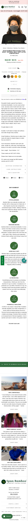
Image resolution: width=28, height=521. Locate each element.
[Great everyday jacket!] (14, 420)
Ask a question (14, 172)
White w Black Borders (23, 76)
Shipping (9, 62)
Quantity (14, 81)
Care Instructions (14, 169)
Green (19, 76)
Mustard (12, 76)
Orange (15, 76)
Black (4, 76)
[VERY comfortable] (14, 383)
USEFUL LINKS (14, 503)
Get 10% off (2, 260)
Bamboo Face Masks (19, 48)
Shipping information (14, 165)
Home (4, 48)
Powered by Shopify (14, 519)
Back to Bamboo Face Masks (15, 364)
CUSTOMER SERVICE (14, 507)
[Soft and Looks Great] (14, 453)
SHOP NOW (24, 11)
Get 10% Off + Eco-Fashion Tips (14, 511)
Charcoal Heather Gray (8, 76)
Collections (10, 48)
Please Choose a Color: (14, 72)
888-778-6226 (14, 494)
